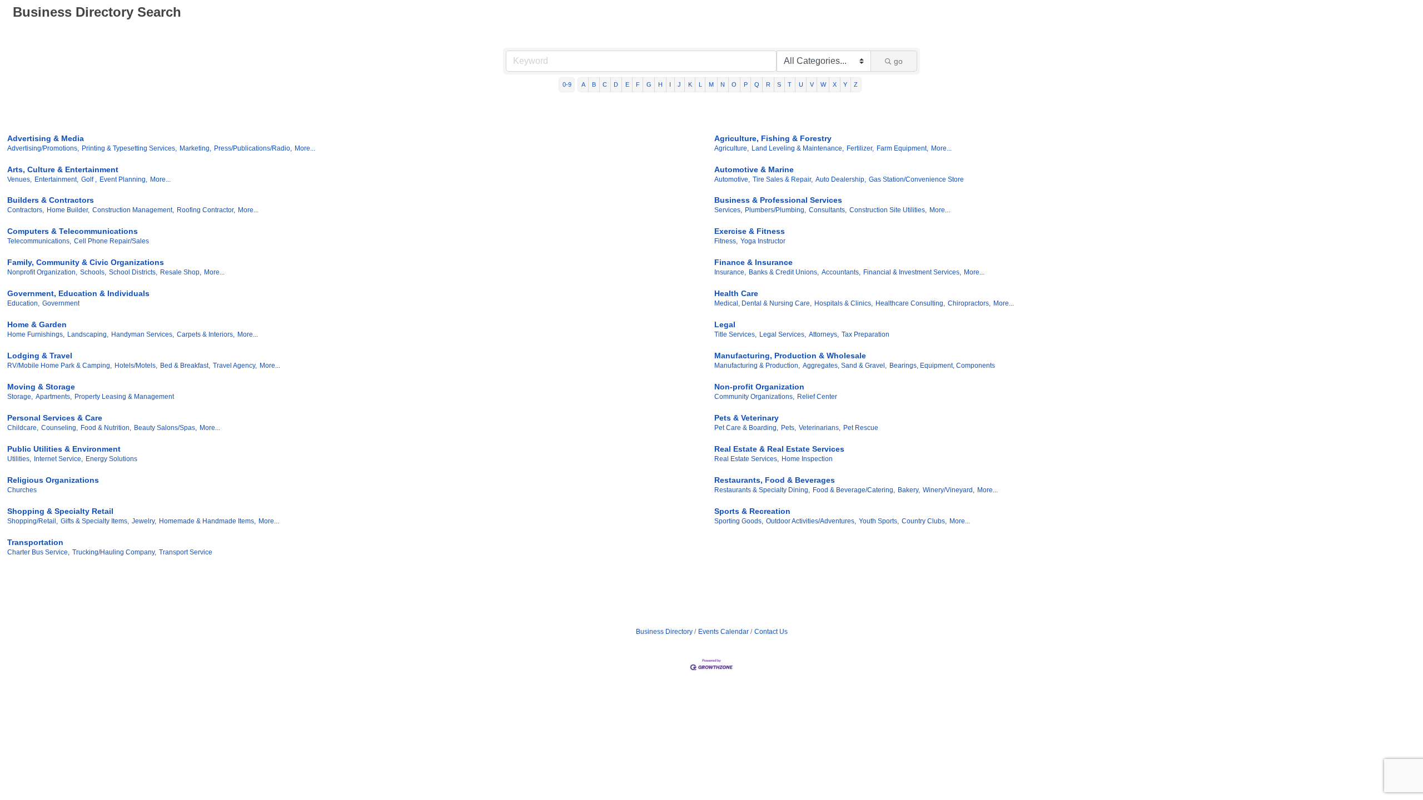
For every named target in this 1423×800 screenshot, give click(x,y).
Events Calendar (723, 632)
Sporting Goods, (738, 521)
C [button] (605, 84)
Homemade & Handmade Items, (207, 521)
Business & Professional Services (778, 200)
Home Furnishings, (35, 334)
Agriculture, (731, 148)
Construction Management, (133, 210)
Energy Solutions (111, 459)
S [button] (779, 84)
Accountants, (841, 272)
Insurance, (730, 272)
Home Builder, (68, 210)
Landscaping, (87, 334)
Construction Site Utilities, (888, 210)
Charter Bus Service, (38, 552)
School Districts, (133, 272)
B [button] (594, 84)
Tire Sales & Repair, (783, 179)
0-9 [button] (567, 84)
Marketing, (195, 148)
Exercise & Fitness (749, 231)
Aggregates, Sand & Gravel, (845, 365)
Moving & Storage (41, 386)
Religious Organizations (53, 480)
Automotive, (732, 179)
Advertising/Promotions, (43, 148)
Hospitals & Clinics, (843, 303)
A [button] (583, 84)
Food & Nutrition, (106, 428)
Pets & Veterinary (746, 417)
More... (305, 148)
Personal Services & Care (54, 417)
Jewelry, (144, 521)
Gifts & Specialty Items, (95, 521)
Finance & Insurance (753, 262)
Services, (728, 210)
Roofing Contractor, (206, 210)
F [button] (638, 84)
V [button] (812, 84)
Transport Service (185, 552)
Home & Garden (37, 324)
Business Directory (664, 632)
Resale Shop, (180, 272)
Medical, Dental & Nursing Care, (763, 303)
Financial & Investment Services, (912, 272)
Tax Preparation (865, 334)
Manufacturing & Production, (757, 365)
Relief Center (817, 397)
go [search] (898, 61)
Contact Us (771, 632)
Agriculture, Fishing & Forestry (773, 138)
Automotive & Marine (754, 169)
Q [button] (756, 84)
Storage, (20, 397)
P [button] (746, 84)
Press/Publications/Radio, (253, 148)
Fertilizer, (860, 148)
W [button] (823, 84)
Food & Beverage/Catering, (854, 490)
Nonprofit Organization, (42, 272)
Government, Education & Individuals (78, 293)
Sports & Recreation (752, 511)
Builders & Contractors (50, 200)
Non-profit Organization (759, 386)
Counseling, (59, 428)
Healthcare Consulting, (910, 303)
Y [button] (845, 84)
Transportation (35, 542)
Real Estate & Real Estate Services (779, 448)
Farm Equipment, (902, 148)
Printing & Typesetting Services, (129, 148)
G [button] (648, 84)
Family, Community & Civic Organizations (85, 262)
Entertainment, (56, 179)
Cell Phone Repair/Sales (111, 241)
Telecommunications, (39, 241)
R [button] (768, 84)
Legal (724, 324)
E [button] (627, 84)
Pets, (788, 428)
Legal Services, (782, 334)
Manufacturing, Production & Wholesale (790, 355)
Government (60, 303)
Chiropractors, (969, 303)
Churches (22, 490)
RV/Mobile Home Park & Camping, (59, 365)
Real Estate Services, (746, 459)
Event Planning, (123, 179)
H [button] (660, 84)
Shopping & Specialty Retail (60, 511)
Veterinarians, (819, 428)
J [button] (679, 84)
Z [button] (856, 84)
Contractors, (25, 210)
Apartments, (54, 397)
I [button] (670, 84)
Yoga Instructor (762, 241)
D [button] (616, 84)
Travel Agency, (235, 365)
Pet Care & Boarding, (746, 428)
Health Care (736, 293)
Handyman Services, (142, 334)
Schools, (93, 272)
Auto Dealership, (840, 179)
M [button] (711, 84)
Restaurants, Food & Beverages (774, 480)
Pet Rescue (860, 428)
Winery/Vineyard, (948, 490)
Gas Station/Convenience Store (916, 179)
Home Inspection (807, 459)
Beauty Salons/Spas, (165, 428)
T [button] (790, 84)
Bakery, (909, 490)
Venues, (19, 179)
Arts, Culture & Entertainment (62, 169)
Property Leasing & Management (124, 397)
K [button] (690, 84)
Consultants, (828, 210)
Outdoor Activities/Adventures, (811, 521)
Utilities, (19, 459)
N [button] (722, 84)
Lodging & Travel (39, 355)
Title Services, (735, 334)
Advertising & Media (45, 138)
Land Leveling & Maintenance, (798, 148)
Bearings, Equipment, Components (942, 365)
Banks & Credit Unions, (784, 272)
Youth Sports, (879, 521)
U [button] (801, 84)
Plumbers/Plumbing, (775, 210)
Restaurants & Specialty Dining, (762, 490)
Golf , (89, 179)
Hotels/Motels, (136, 365)
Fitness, (726, 241)
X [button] (835, 84)
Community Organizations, (754, 397)
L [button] (700, 84)
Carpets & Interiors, (206, 334)
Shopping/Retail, (32, 521)
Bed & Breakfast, (185, 365)
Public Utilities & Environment (64, 448)
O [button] (734, 84)
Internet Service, (58, 459)
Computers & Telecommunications (72, 231)
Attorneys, (824, 334)
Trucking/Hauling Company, (114, 552)
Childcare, (22, 428)
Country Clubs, (924, 521)
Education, (23, 303)
